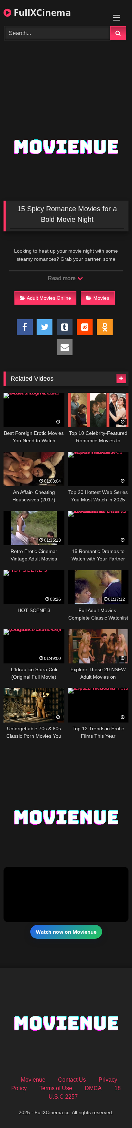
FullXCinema (41, 12)
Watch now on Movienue (66, 931)
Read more (62, 278)
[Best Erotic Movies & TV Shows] (66, 83)
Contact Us (72, 1080)
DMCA (93, 1088)
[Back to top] (110, 1107)
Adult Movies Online (49, 298)
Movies (101, 298)
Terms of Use (55, 1088)
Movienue (33, 1080)
